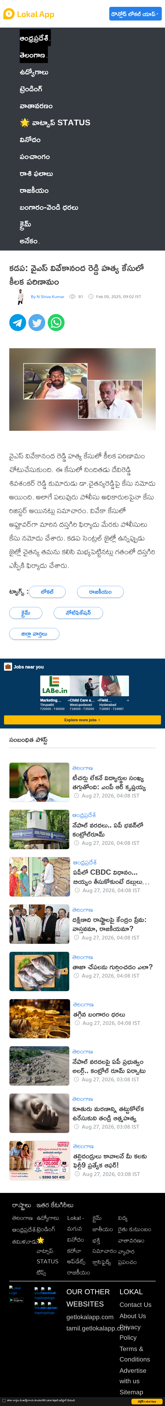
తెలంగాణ (32, 54)
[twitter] (38, 324)
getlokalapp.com (90, 1317)
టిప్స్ (41, 1272)
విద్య (123, 1218)
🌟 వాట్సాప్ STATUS (48, 1250)
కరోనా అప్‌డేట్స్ (76, 1256)
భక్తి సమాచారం (105, 1245)
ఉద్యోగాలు (48, 1218)
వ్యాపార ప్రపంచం (127, 1256)
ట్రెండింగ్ (46, 1229)
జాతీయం (103, 1229)
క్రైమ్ (97, 1218)
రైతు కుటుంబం (134, 1229)
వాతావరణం (131, 1240)
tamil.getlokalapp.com (97, 1328)
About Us (133, 1316)
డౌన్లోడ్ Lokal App (147, 1401)
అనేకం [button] (29, 240)
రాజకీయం (78, 1272)
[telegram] (19, 324)
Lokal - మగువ (75, 1223)
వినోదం (75, 1239)
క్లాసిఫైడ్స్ (102, 1262)
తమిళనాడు (25, 1241)
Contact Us (136, 1304)
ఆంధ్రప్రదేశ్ (34, 37)
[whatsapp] (57, 324)
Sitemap (131, 1392)
